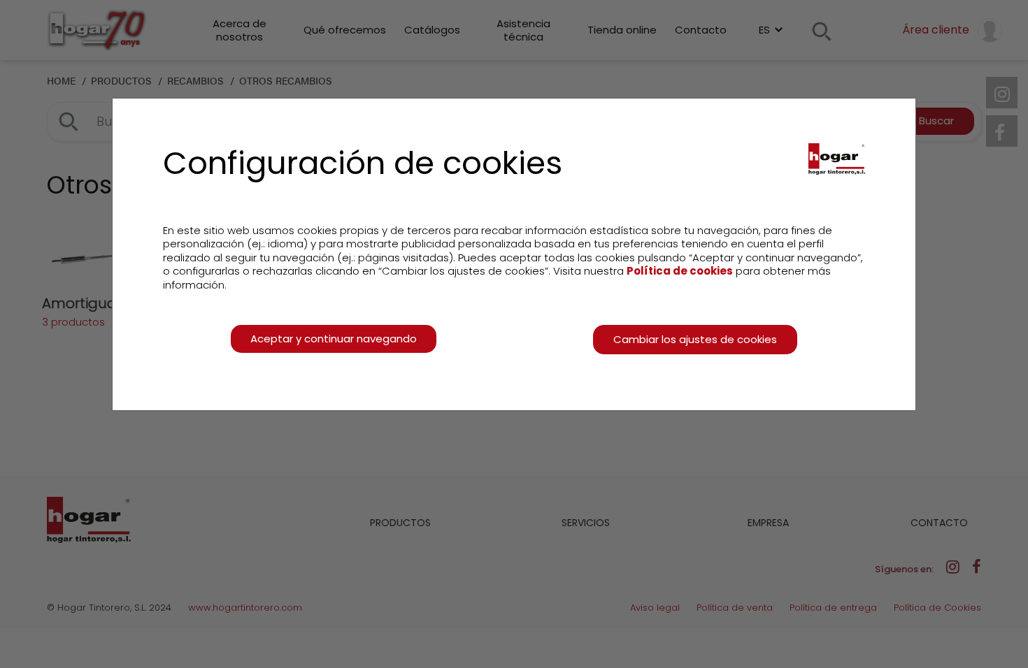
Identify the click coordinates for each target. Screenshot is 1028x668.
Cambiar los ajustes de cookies (695, 339)
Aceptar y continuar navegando (333, 338)
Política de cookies (680, 270)
